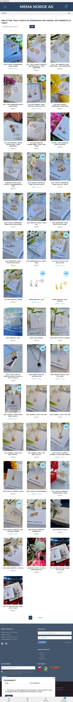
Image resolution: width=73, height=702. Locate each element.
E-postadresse (35, 683)
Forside (41, 652)
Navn (6, 683)
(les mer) (39, 691)
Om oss (42, 656)
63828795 (8, 634)
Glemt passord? (68, 642)
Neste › (41, 618)
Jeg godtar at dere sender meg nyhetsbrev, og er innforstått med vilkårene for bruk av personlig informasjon (17, 673)
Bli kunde (42, 654)
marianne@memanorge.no (12, 637)
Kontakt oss (43, 658)
